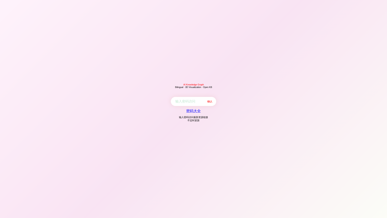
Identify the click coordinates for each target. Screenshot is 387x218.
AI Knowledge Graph (193, 84)
